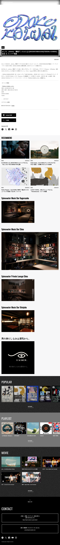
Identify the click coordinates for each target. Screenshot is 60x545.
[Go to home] (7, 2)
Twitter (12, 105)
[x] (6, 130)
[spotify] (2, 130)
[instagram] (16, 130)
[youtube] (12, 130)
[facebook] (9, 130)
